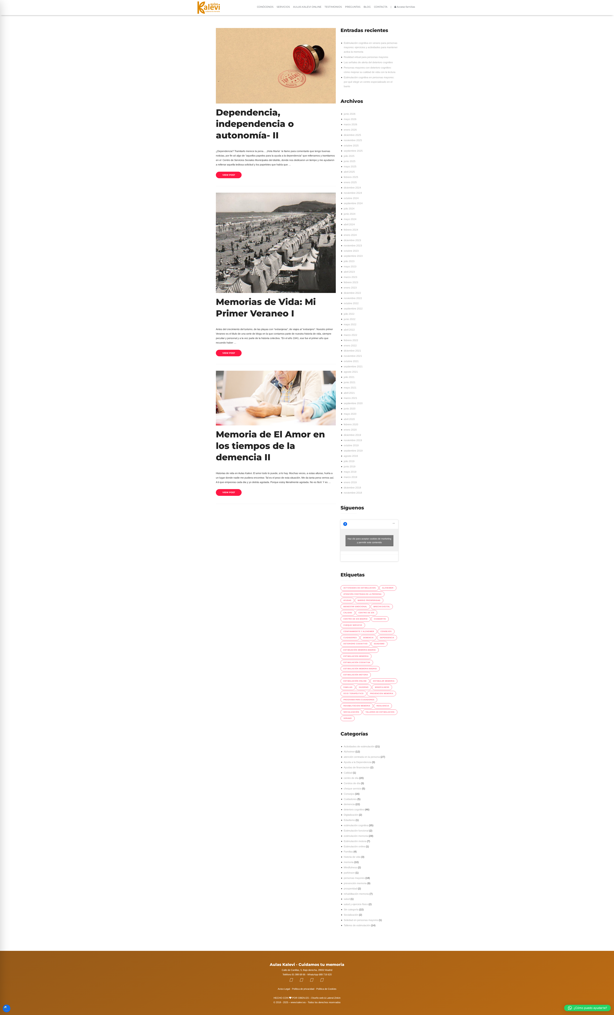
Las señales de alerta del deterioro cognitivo (368, 62)
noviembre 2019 (353, 440)
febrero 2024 (351, 229)
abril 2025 (349, 171)
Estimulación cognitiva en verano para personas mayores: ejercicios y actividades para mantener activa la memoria (371, 47)
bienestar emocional (355, 606)
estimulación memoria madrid (360, 669)
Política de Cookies (326, 988)
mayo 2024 (350, 219)
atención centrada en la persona (362, 756)
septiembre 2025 (353, 150)
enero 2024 (350, 235)
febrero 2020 (351, 424)
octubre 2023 (351, 250)
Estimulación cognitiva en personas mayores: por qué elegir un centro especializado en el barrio (369, 82)
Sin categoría (351, 909)
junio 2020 (349, 408)
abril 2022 (349, 329)
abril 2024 (349, 224)
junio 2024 (349, 213)
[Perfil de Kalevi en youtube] (303, 980)
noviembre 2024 (353, 193)
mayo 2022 (350, 324)
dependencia (387, 638)
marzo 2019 (350, 477)
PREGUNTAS (352, 6)
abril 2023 (349, 271)
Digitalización (351, 814)
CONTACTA (380, 6)
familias (347, 687)
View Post (228, 175)
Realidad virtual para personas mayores (366, 57)
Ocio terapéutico (353, 693)
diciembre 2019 (352, 435)
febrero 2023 (351, 282)
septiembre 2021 (353, 366)
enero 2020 (350, 429)
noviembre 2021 (353, 356)
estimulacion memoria (356, 656)
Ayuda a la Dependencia (357, 762)
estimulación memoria (356, 836)
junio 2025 (349, 161)
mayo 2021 (350, 387)
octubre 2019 (351, 445)
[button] (587, 1008)
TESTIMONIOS (333, 6)
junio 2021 (349, 382)
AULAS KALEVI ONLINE (307, 6)
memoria (349, 862)
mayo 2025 (350, 166)
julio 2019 (349, 461)
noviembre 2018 (353, 492)
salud (347, 899)
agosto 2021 (351, 371)
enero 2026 (350, 129)
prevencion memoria (381, 693)
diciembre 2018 (352, 487)
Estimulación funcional (356, 830)
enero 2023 (350, 287)
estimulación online (355, 681)
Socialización (351, 712)
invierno (364, 687)
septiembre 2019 (353, 450)
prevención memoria (355, 883)
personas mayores (354, 878)
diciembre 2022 (352, 293)
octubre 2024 (351, 198)
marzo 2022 (350, 335)
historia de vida (352, 856)
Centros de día (352, 783)
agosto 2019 (351, 456)
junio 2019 (349, 466)
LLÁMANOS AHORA (512, 1006)
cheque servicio (352, 625)
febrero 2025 (351, 177)
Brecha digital (382, 606)
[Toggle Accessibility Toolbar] (6, 1008)
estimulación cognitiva (356, 825)
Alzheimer (388, 588)
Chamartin (380, 619)
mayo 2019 (350, 471)
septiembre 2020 (353, 403)
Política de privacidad (303, 988)
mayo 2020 (350, 413)
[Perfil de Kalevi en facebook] (293, 980)
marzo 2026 (350, 124)
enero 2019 (350, 482)
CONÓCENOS (265, 6)
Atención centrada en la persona (362, 594)
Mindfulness (382, 687)
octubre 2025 (351, 145)
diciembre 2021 (352, 350)
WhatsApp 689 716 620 (319, 974)
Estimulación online (354, 846)
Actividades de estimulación (359, 746)
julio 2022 (349, 313)
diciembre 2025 (352, 135)
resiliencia (383, 706)
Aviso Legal (284, 988)
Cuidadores (350, 799)
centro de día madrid (355, 619)
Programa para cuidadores (358, 700)
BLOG (367, 6)
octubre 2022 (351, 303)
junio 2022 (349, 319)
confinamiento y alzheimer (358, 631)
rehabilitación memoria (356, 893)
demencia (368, 638)
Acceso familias (405, 6)
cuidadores (350, 638)
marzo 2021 (350, 398)
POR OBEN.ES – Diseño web (307, 997)
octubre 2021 (351, 361)
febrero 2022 (351, 340)
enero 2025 (350, 182)
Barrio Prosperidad (369, 600)
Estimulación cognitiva (356, 662)
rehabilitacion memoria (356, 706)
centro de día (366, 613)
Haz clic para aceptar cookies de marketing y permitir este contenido (369, 540)
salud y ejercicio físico (356, 904)
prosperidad (350, 888)
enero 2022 (350, 345)
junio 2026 (349, 113)
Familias (348, 851)
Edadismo (379, 644)
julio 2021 (349, 377)
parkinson (349, 872)
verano (347, 718)
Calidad (348, 772)
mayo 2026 (350, 119)
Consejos (349, 793)
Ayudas (347, 600)
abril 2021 (349, 393)
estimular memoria (383, 681)
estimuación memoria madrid (359, 650)
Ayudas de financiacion (357, 767)
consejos (386, 631)
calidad (347, 613)
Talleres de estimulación (357, 925)
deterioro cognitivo (355, 644)
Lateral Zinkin (333, 997)
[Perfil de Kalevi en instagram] (314, 980)
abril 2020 (349, 419)
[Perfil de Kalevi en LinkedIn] (324, 980)
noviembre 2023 (353, 245)
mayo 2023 (350, 266)
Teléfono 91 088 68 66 (294, 974)
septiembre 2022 (353, 308)
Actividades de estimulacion (359, 588)
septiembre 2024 (353, 203)
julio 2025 (349, 156)
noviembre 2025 (353, 140)
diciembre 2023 (352, 240)
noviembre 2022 (353, 298)
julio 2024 (349, 208)
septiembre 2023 (353, 256)
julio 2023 (349, 261)
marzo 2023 (350, 277)
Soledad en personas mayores (361, 920)
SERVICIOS (283, 6)
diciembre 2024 (352, 187)
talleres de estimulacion (380, 712)
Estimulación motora (355, 675)
